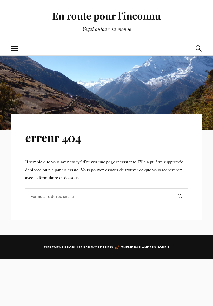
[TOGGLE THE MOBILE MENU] (14, 48)
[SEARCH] (180, 196)
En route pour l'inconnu (106, 15)
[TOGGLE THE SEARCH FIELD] (198, 48)
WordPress (102, 247)
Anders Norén (155, 247)
